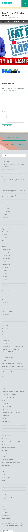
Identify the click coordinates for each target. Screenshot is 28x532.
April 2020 (5, 243)
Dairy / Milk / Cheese (7, 357)
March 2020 (5, 246)
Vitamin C (4, 495)
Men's (3, 444)
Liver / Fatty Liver (6, 436)
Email (4, 116)
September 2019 (6, 264)
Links (3, 433)
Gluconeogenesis (6, 406)
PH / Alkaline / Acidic (7, 459)
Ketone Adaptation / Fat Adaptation (11, 424)
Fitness (4, 400)
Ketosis (4, 427)
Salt (3, 471)
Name (4, 111)
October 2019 (5, 261)
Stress (3, 483)
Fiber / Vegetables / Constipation (10, 394)
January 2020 (5, 252)
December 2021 (6, 211)
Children (4, 343)
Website (4, 121)
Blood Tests (5, 323)
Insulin (4, 418)
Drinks (4, 376)
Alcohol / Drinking (7, 311)
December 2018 (6, 291)
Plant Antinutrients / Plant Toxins (11, 462)
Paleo (3, 456)
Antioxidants (5, 314)
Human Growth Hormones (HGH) (11, 412)
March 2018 (5, 299)
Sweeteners (5, 489)
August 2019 (5, 267)
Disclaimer (11, 525)
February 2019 (5, 285)
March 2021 (5, 217)
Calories (4, 334)
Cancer (4, 337)
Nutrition (4, 450)
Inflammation (5, 415)
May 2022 (4, 205)
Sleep (3, 480)
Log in (3, 509)
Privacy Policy (18, 525)
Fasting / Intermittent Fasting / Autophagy (13, 391)
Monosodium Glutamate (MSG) (10, 447)
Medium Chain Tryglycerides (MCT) (11, 441)
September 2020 (6, 229)
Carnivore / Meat (6, 340)
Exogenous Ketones (7, 385)
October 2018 (5, 296)
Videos (17, 17)
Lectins (4, 430)
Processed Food (6, 465)
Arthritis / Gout (6, 317)
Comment (5, 94)
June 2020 (4, 237)
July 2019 (4, 270)
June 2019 (4, 273)
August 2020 (5, 232)
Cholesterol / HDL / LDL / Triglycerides (12, 346)
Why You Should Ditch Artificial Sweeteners (13, 172)
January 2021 (5, 220)
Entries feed (5, 512)
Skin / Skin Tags (6, 477)
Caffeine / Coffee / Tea (8, 332)
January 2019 (5, 288)
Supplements (5, 486)
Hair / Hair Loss (6, 409)
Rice (3, 468)
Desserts (4, 360)
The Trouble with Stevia (8, 169)
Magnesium (5, 438)
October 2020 (5, 226)
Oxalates (4, 453)
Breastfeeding (6, 329)
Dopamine (5, 374)
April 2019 (4, 279)
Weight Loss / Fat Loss (8, 497)
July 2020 (4, 234)
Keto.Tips (7, 2)
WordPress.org (6, 518)
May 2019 (4, 276)
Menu (25, 3)
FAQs (3, 388)
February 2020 (6, 249)
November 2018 (6, 294)
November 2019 (6, 258)
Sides (3, 474)
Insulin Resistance (7, 421)
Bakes (3, 320)
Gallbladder (5, 403)
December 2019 (6, 255)
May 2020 (4, 240)
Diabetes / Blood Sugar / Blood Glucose (12, 363)
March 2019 (5, 282)
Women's (4, 500)
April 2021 (4, 214)
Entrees (4, 382)
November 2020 (6, 223)
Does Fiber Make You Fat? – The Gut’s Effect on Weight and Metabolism (15, 143)
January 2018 (5, 302)
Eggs (3, 379)
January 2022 (5, 208)
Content (4, 354)
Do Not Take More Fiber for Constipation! (11, 138)
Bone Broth (5, 326)
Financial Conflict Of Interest (10, 397)
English (6, 530)
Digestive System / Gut (8, 371)
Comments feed (6, 515)
